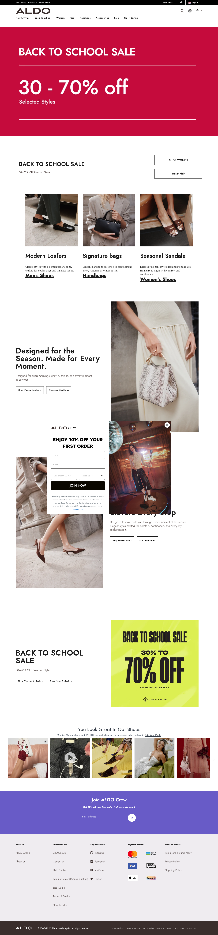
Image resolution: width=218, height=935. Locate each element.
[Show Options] (101, 476)
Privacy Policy (77, 509)
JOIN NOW (78, 485)
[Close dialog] (167, 425)
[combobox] (91, 476)
